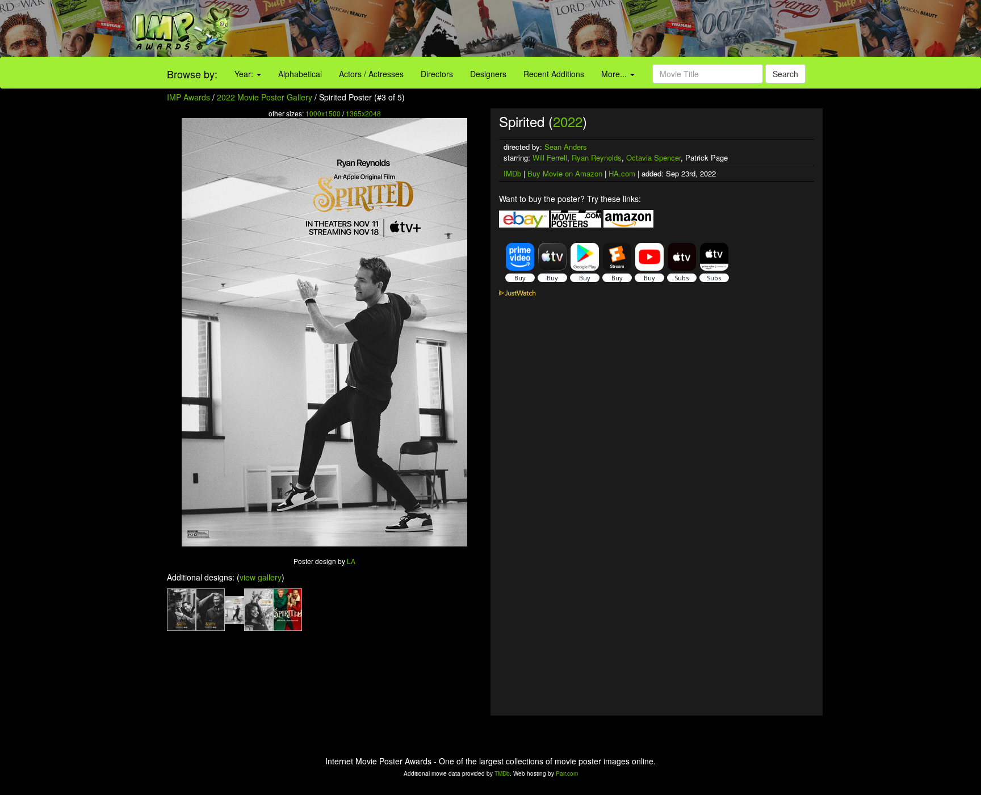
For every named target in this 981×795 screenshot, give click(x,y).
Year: (244, 73)
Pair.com (567, 773)
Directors (437, 73)
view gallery (261, 577)
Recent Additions (553, 73)
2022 (567, 121)
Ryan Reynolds (597, 157)
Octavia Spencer (653, 157)
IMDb (512, 173)
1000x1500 (323, 113)
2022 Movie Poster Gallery (264, 97)
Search (785, 73)
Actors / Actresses (371, 73)
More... (615, 73)
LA (351, 561)
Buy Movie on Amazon (564, 173)
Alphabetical (300, 73)
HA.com (622, 173)
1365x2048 (363, 113)
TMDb (502, 773)
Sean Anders (565, 146)
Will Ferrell (550, 157)
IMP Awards (188, 97)
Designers (488, 73)
